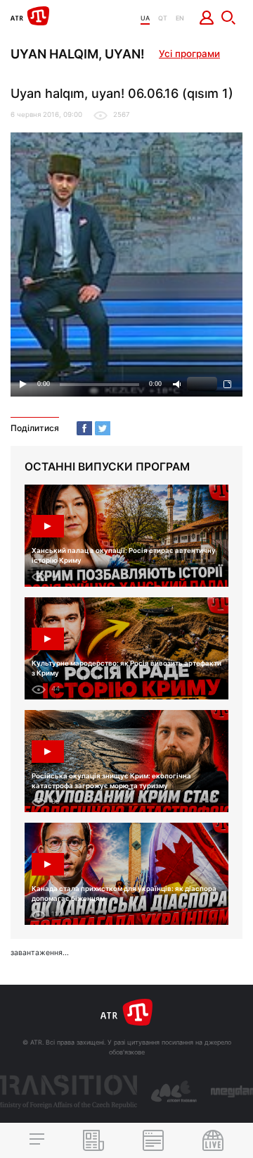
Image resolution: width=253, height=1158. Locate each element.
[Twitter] (102, 428)
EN (180, 18)
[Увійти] (207, 18)
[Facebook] (84, 428)
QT (162, 18)
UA (145, 18)
